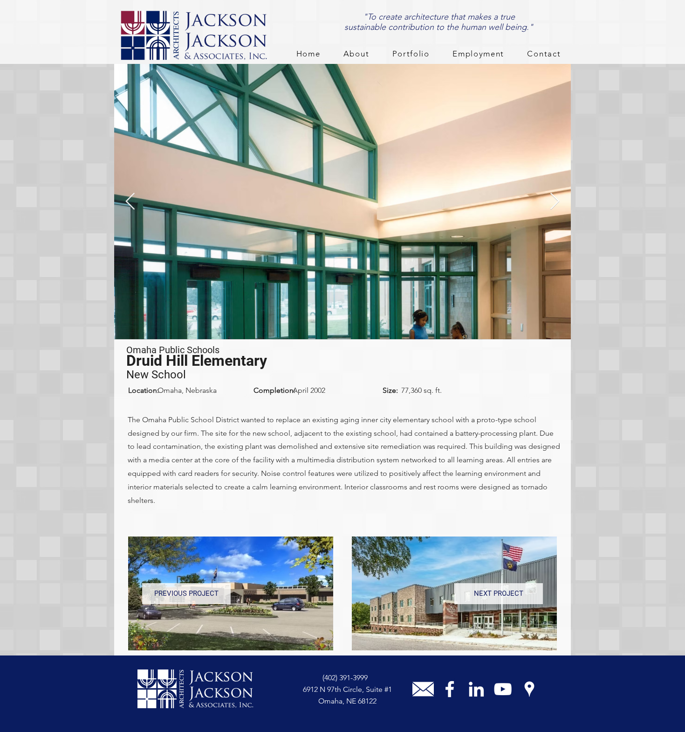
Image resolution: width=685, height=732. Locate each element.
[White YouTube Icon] (503, 689)
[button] (356, 54)
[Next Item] (554, 202)
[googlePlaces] (529, 689)
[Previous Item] (130, 202)
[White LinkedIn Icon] (476, 689)
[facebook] (449, 689)
